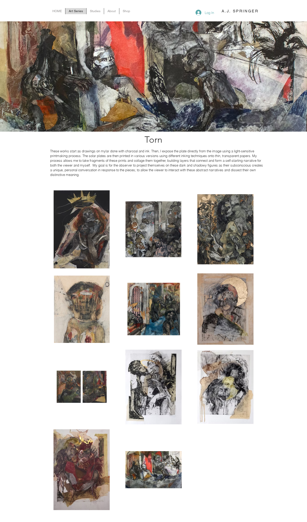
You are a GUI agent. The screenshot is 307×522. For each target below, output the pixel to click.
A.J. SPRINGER (240, 11)
